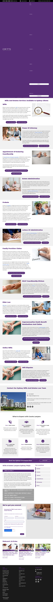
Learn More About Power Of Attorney (30, 145)
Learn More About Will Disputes (32, 380)
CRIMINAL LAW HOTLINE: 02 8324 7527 (44, 1)
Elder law (4, 305)
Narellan (38, 468)
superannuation (42, 327)
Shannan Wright (38, 556)
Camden (38, 472)
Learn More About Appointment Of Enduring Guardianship (16, 170)
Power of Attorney (38, 132)
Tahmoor (38, 475)
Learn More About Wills (11, 122)
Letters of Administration (33, 190)
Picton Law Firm (22, 586)
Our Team (31, 14)
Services (31, 34)
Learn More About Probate (11, 224)
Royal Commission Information (5, 594)
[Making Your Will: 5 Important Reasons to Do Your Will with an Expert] (26, 547)
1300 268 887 (39, 569)
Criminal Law (5, 587)
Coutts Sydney (45, 242)
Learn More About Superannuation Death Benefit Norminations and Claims (36, 339)
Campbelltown (40, 478)
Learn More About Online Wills (10, 361)
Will (16, 107)
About (30, 4)
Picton (38, 485)
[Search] (49, 49)
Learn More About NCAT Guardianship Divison (32, 296)
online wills (18, 350)
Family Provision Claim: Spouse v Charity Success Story (42, 554)
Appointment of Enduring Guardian (11, 157)
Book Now (45, 460)
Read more (5, 557)
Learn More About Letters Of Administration (32, 242)
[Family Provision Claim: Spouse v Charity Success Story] (42, 547)
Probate (8, 205)
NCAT (33, 285)
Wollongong (39, 482)
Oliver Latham (5, 556)
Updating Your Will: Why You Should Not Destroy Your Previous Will (10, 554)
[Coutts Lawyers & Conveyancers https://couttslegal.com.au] (7, 49)
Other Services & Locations (6, 598)
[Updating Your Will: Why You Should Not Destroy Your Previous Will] (10, 547)
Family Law (5, 583)
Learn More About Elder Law (11, 316)
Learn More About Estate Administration (30, 196)
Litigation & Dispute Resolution (5, 580)
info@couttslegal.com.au (39, 573)
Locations (31, 70)
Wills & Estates (6, 573)
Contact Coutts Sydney (22, 122)
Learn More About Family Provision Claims (16, 272)
